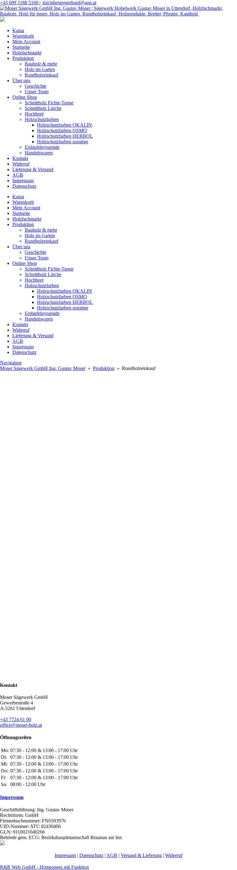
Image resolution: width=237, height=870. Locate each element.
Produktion (23, 58)
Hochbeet (34, 113)
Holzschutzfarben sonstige (62, 141)
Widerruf (21, 163)
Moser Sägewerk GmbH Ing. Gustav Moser (42, 368)
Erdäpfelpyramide (42, 147)
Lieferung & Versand (32, 169)
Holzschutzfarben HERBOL (65, 136)
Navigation (11, 362)
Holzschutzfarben (42, 119)
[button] (118, 426)
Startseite (21, 47)
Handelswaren (39, 152)
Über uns (21, 80)
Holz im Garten (40, 69)
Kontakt (20, 158)
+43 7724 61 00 (15, 719)
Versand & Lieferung (141, 855)
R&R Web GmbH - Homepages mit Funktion (44, 867)
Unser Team (36, 91)
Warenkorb (23, 36)
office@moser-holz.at (21, 725)
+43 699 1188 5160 (20, 2)
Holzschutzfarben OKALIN (64, 125)
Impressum (23, 180)
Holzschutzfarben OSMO (62, 130)
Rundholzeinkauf (41, 75)
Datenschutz (24, 186)
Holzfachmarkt (26, 52)
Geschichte (35, 86)
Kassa (18, 30)
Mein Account (26, 41)
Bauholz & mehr (41, 63)
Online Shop (24, 97)
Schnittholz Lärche (43, 108)
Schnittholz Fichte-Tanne (49, 102)
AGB (17, 175)
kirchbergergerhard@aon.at (69, 2)
